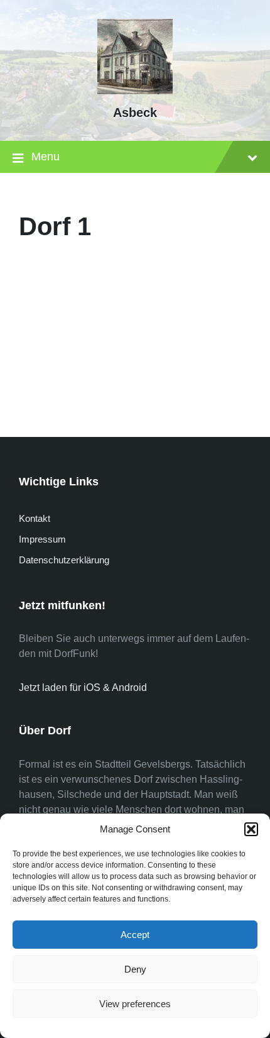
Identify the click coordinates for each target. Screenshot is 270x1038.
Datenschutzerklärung (64, 560)
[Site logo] (135, 91)
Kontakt (34, 518)
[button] (251, 829)
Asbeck (135, 112)
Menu (45, 156)
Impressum (42, 539)
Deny (135, 969)
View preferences (135, 1003)
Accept (135, 934)
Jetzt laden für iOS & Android (83, 687)
